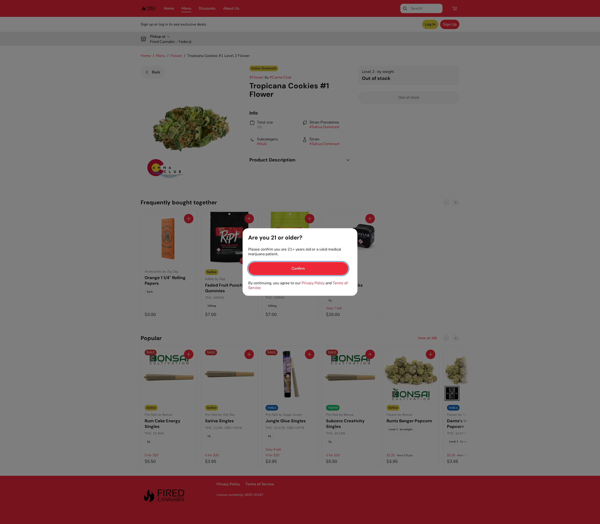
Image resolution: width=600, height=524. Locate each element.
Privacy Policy (313, 283)
